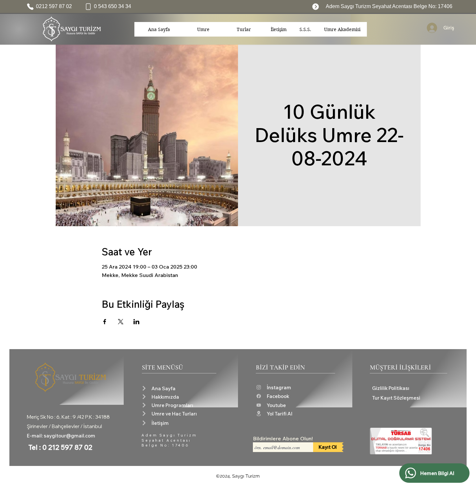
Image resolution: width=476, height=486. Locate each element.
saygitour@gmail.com (69, 436)
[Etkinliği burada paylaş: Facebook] (105, 321)
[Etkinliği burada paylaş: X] (121, 321)
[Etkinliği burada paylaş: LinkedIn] (136, 321)
